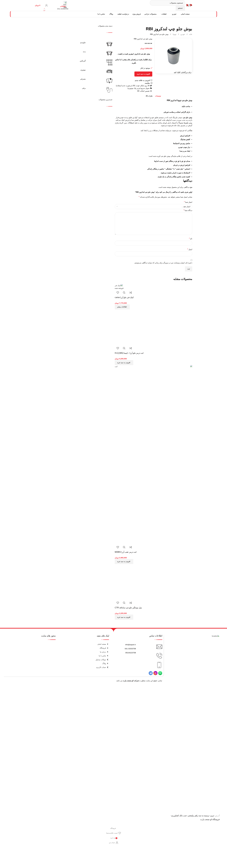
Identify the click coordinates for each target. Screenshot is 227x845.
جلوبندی (83, 42)
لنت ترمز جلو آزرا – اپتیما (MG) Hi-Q (129, 353)
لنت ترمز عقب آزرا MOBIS (125, 552)
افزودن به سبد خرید (143, 74)
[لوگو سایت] (189, 5)
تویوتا (174, 34)
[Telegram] (151, 673)
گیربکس (83, 61)
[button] (124, 362)
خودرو (182, 34)
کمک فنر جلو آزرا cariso (124, 297)
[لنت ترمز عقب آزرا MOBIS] (153, 454)
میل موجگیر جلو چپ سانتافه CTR (128, 608)
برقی (84, 88)
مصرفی (83, 79)
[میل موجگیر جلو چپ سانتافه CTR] (132, 582)
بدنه (84, 52)
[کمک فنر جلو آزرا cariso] (119, 285)
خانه (190, 34)
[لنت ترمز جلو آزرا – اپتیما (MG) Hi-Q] (132, 327)
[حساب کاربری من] (46, 5)
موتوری (83, 70)
